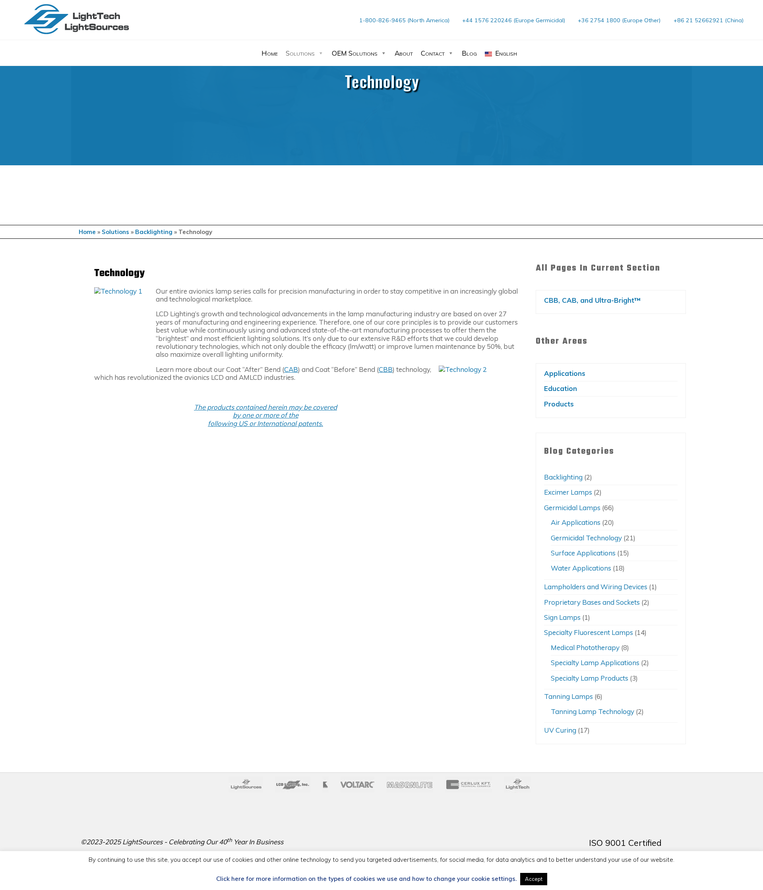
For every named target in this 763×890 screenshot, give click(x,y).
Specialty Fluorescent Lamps (588, 632)
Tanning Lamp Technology (592, 711)
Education (560, 388)
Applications (564, 373)
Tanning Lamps (568, 696)
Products (559, 404)
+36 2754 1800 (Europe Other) (619, 20)
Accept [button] (533, 879)
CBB (386, 369)
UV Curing (560, 730)
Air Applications (575, 522)
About (404, 53)
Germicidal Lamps (572, 507)
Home (269, 53)
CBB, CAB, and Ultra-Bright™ (592, 300)
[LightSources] (76, 19)
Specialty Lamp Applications (595, 662)
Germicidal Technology (586, 538)
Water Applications (581, 568)
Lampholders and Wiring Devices (595, 586)
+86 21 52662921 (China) (709, 20)
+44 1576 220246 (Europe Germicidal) (513, 20)
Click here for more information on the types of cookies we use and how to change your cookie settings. (366, 878)
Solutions (300, 53)
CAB (291, 369)
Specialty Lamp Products (589, 678)
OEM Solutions (355, 53)
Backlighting (153, 232)
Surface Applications (583, 553)
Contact (433, 53)
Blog (469, 53)
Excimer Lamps (568, 492)
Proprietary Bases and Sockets (592, 602)
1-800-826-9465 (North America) (404, 20)
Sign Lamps (562, 617)
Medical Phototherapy (585, 647)
